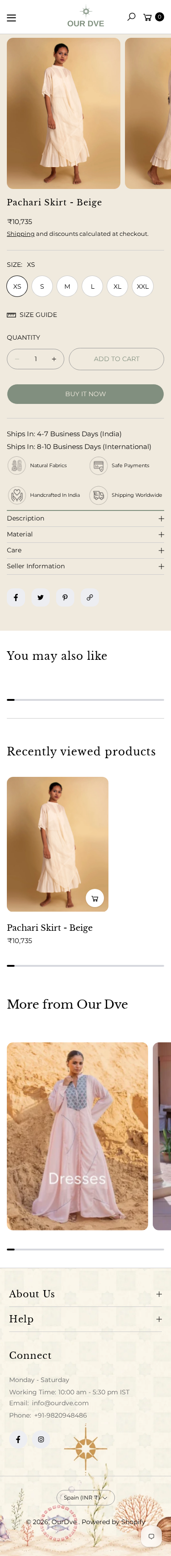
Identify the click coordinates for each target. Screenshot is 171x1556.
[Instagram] (41, 1439)
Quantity (23, 337)
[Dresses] (77, 1136)
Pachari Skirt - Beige (50, 928)
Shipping (21, 233)
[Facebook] (18, 1439)
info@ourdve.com (59, 1403)
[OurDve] (85, 15)
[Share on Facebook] (16, 597)
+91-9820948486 (60, 1415)
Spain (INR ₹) (82, 1497)
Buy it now (85, 394)
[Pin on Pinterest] (65, 597)
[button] (131, 17)
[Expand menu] (11, 17)
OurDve (65, 1522)
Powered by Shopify (113, 1522)
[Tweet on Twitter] (40, 597)
